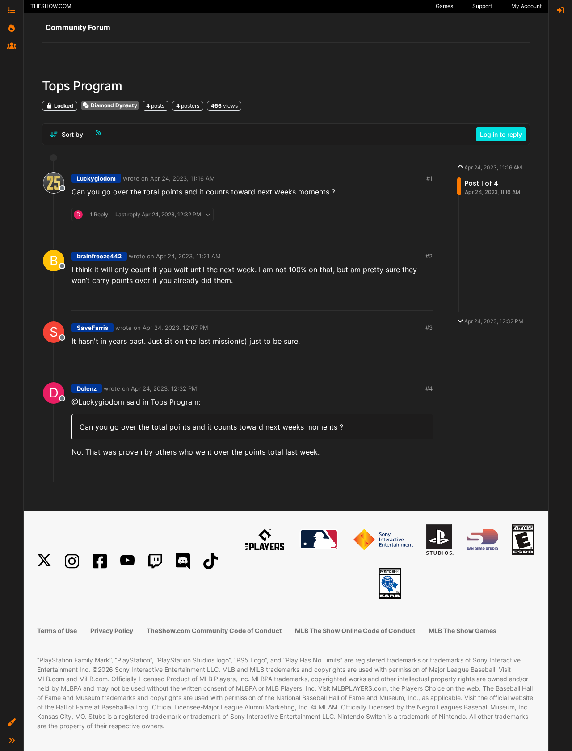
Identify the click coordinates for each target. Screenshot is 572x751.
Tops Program (174, 401)
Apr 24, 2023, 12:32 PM (164, 388)
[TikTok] (210, 561)
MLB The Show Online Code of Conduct (355, 630)
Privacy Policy (111, 630)
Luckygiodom (96, 178)
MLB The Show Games (462, 630)
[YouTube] (127, 561)
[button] (12, 722)
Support (482, 6)
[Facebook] (100, 561)
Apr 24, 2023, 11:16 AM (182, 178)
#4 (429, 388)
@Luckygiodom (98, 401)
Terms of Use (57, 630)
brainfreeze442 (99, 256)
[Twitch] (155, 561)
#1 (429, 178)
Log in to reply (501, 134)
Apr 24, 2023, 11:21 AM (188, 256)
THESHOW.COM (51, 6)
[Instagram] (72, 561)
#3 (429, 327)
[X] (44, 561)
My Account (526, 6)
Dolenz (87, 388)
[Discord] (183, 561)
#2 (429, 256)
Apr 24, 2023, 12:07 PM (175, 327)
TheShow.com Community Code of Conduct (214, 630)
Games (444, 6)
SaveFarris (92, 327)
